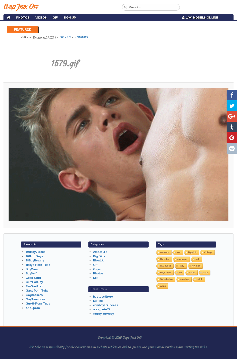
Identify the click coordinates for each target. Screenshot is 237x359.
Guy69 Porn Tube (38, 303)
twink (199, 279)
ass (179, 252)
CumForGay (34, 282)
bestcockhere (103, 296)
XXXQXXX (33, 308)
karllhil (98, 300)
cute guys (182, 259)
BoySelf (31, 273)
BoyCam (31, 269)
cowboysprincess (105, 305)
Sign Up (69, 17)
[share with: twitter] (232, 105)
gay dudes (165, 265)
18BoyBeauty (35, 260)
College (208, 252)
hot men (196, 265)
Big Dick (99, 256)
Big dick (192, 252)
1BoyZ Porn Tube (38, 265)
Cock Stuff (33, 278)
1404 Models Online (201, 17)
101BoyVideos (36, 252)
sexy (205, 272)
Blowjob (98, 260)
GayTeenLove (35, 299)
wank (163, 286)
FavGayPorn (34, 286)
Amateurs (100, 252)
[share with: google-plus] (232, 116)
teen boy (184, 279)
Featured (22, 29)
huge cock (165, 272)
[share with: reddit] (232, 148)
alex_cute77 (101, 309)
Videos (41, 17)
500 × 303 (66, 37)
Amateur (164, 252)
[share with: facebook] (232, 95)
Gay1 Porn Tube (37, 290)
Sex (95, 278)
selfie (192, 272)
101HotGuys (34, 256)
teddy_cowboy (103, 313)
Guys (96, 269)
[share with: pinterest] (232, 137)
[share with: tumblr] (232, 127)
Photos (22, 17)
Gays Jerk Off (21, 6)
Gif (55, 17)
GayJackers (34, 295)
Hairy (181, 265)
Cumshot (164, 259)
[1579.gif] (118, 154)
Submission (166, 279)
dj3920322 (81, 37)
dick (197, 259)
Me (180, 272)
